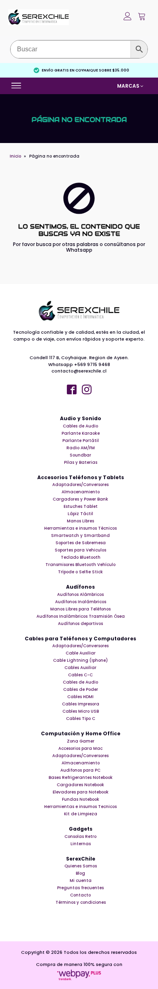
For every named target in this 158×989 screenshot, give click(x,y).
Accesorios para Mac (80, 748)
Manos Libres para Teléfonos (80, 609)
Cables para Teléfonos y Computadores (80, 638)
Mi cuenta (81, 880)
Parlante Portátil (80, 440)
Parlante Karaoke (81, 433)
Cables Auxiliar (80, 667)
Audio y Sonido (80, 418)
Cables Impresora (80, 704)
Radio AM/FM (80, 447)
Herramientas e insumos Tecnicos (80, 806)
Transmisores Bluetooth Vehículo (80, 564)
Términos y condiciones (81, 902)
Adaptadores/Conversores (80, 484)
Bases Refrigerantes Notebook (81, 777)
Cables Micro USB (80, 711)
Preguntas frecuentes (80, 887)
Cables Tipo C (80, 718)
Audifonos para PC (80, 770)
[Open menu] (17, 86)
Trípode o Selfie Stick (80, 571)
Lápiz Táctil (80, 513)
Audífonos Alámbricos (80, 594)
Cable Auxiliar (81, 653)
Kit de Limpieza (80, 813)
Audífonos (80, 587)
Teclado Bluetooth (80, 557)
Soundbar (80, 455)
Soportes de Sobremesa (81, 542)
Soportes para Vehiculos (80, 550)
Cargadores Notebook (80, 784)
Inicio (15, 156)
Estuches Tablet (81, 506)
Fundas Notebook (80, 799)
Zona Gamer (80, 741)
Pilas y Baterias (80, 462)
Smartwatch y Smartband (80, 535)
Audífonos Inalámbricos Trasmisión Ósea (80, 616)
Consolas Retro (80, 836)
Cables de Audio (80, 426)
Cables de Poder (80, 689)
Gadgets (80, 829)
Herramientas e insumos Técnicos (80, 528)
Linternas (80, 843)
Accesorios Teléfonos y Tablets (80, 477)
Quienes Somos (80, 866)
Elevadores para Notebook (81, 792)
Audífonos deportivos (80, 623)
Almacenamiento (81, 491)
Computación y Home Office (80, 733)
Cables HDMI (80, 696)
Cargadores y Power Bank (80, 499)
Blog (80, 873)
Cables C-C (80, 675)
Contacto (80, 895)
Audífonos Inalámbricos (80, 601)
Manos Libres (80, 521)
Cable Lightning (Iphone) (80, 660)
